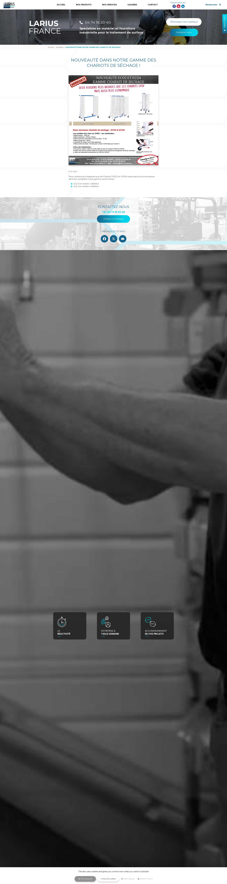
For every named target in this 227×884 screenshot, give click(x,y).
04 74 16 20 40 (97, 22)
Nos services (109, 5)
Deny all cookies (109, 879)
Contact (153, 5)
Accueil (61, 5)
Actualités (59, 47)
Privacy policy (146, 879)
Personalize (129, 879)
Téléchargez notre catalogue (184, 22)
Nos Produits (84, 5)
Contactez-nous (183, 32)
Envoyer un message (113, 219)
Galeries (132, 5)
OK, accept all (86, 879)
